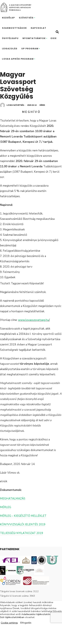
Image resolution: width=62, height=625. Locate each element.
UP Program (29, 48)
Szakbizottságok (14, 28)
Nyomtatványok (34, 38)
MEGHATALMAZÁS (12, 498)
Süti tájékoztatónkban (12, 617)
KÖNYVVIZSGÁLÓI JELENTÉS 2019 (22, 524)
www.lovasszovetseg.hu (33, 320)
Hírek (42, 105)
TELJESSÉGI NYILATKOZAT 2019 (21, 533)
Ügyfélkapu (10, 38)
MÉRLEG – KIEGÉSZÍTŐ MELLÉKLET (23, 516)
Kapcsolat (38, 28)
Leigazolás (9, 48)
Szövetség (26, 17)
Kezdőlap (8, 17)
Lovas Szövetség (15, 105)
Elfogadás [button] (25, 622)
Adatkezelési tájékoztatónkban (38, 614)
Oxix (53, 38)
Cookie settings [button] (9, 622)
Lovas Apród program (18, 58)
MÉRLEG (5, 507)
